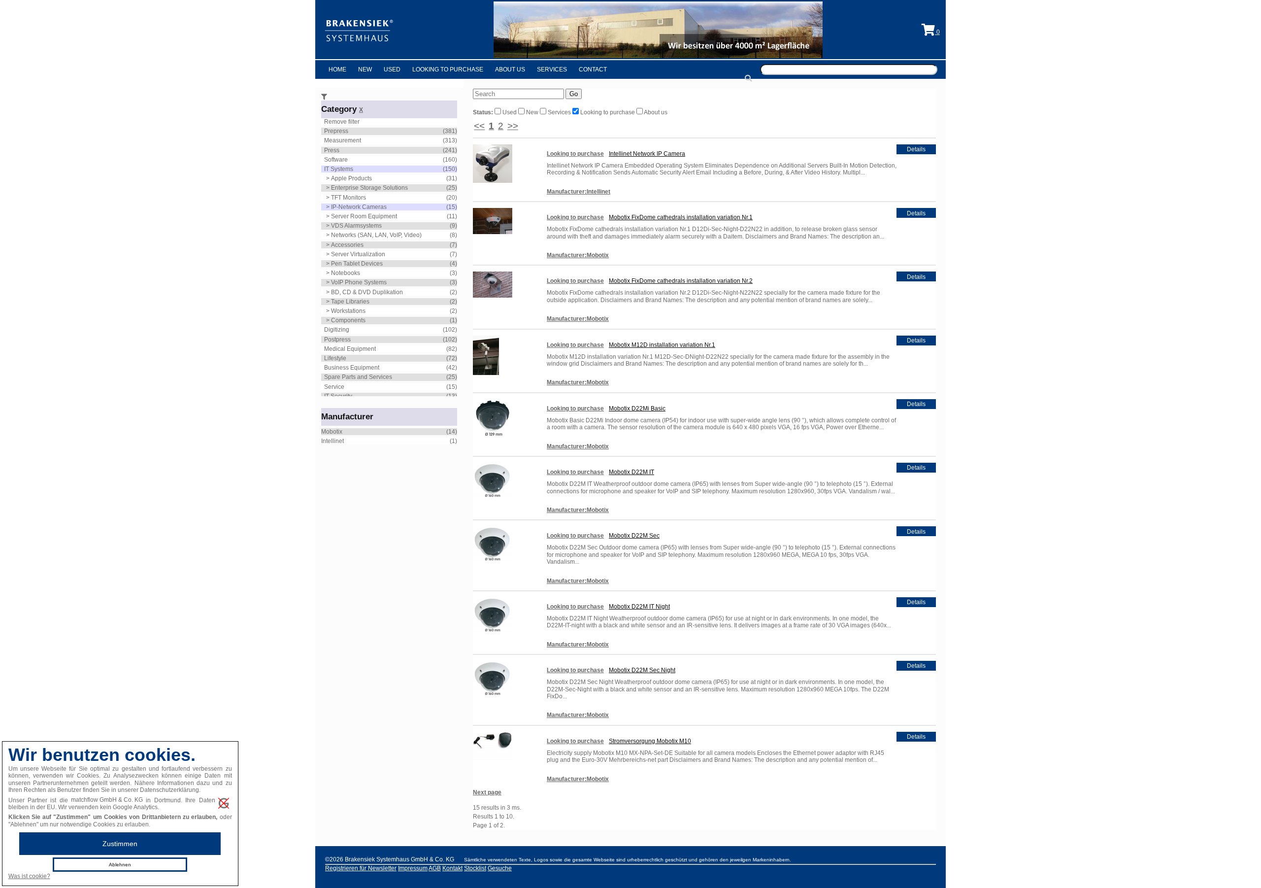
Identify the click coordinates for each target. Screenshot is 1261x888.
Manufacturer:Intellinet (578, 191)
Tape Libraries (350, 301)
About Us (510, 69)
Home (337, 69)
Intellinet (332, 441)
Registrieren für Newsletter (361, 868)
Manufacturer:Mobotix (578, 255)
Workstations (348, 310)
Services (552, 69)
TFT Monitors (348, 197)
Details (916, 149)
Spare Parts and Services (358, 377)
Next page (487, 792)
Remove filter (342, 121)
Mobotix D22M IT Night (639, 606)
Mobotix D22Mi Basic (637, 408)
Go (573, 94)
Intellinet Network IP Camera (647, 153)
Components (348, 320)
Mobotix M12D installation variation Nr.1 (662, 345)
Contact (593, 69)
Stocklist (475, 868)
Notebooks (345, 273)
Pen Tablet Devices (357, 263)
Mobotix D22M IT (631, 472)
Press (331, 150)
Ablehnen (120, 864)
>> (512, 126)
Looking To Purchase (447, 69)
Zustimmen (119, 844)
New (365, 69)
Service (334, 386)
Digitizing (336, 329)
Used (392, 69)
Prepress (336, 131)
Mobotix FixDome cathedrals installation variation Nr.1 (681, 217)
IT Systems (338, 169)
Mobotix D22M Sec (634, 535)
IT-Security (338, 396)
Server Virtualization (358, 254)
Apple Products (351, 178)
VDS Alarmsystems (356, 225)
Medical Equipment (350, 348)
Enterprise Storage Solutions (369, 187)
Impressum (413, 868)
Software (336, 159)
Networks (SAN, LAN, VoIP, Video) (376, 235)
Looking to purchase (607, 112)
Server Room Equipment (364, 216)
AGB (435, 868)
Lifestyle (335, 358)
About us (655, 112)
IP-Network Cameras (359, 207)
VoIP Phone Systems (359, 282)
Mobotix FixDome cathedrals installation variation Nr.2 (681, 280)
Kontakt (452, 868)
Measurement (342, 140)
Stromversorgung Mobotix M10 (650, 741)
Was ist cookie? (29, 876)
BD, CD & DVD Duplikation (367, 292)
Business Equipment (351, 367)
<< (479, 126)
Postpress (337, 339)
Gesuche (500, 868)
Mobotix (331, 431)
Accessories (347, 244)
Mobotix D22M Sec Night (642, 670)
